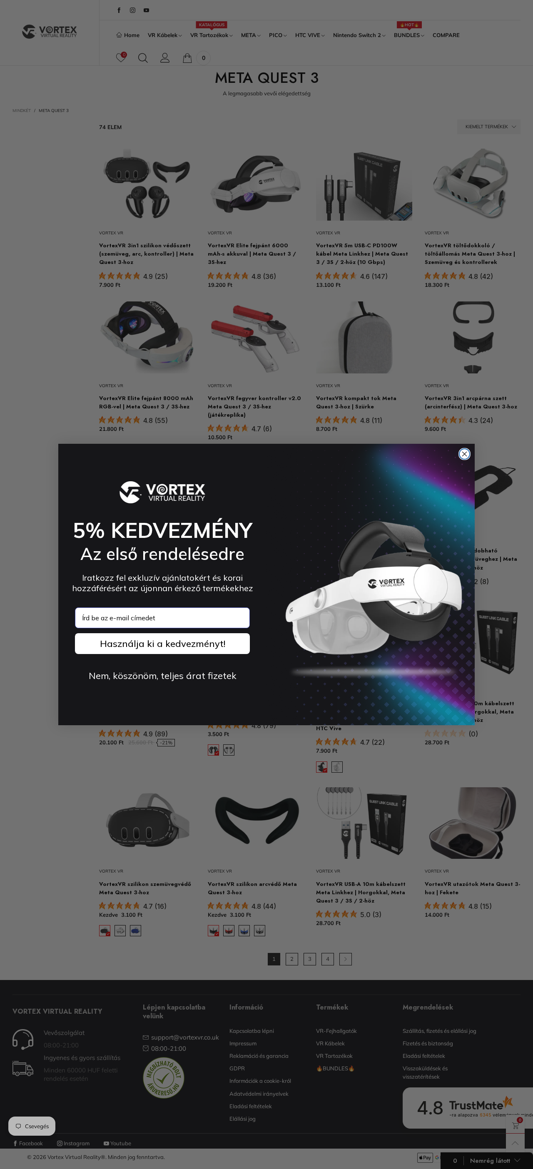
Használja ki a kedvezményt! (162, 643)
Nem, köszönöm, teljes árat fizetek (163, 676)
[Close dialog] (464, 454)
